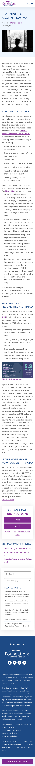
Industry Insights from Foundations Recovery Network (17, 624)
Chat (17, 520)
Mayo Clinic (10, 191)
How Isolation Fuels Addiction (16, 619)
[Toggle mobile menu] (32, 3)
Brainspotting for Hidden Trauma (18, 548)
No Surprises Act (8, 724)
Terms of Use (6, 733)
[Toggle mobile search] (28, 3)
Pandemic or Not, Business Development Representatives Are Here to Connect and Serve (17, 594)
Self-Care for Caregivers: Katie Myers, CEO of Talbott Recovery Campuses (17, 612)
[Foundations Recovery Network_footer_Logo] (17, 651)
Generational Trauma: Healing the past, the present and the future (16, 603)
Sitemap (17, 733)
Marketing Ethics (8, 727)
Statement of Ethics (23, 724)
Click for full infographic (12, 379)
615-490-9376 (8, 499)
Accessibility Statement (10, 730)
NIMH (4, 317)
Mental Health (16, 23)
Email (17, 526)
